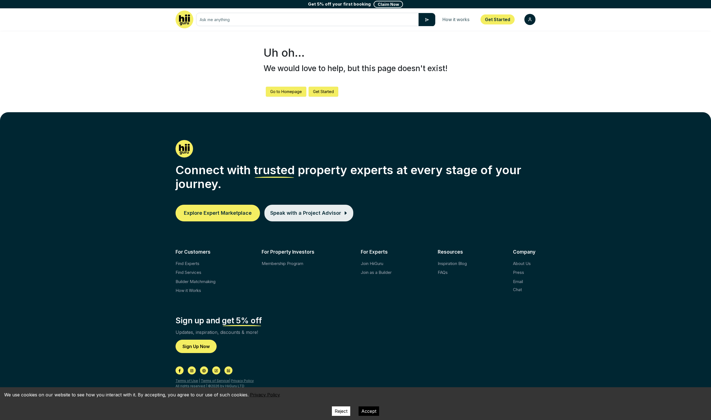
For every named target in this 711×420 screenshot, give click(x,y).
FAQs (443, 272)
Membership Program (282, 263)
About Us (522, 263)
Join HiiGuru (372, 263)
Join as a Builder (376, 272)
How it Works (188, 290)
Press (518, 272)
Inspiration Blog (452, 263)
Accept (368, 411)
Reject (341, 411)
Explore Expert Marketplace (218, 213)
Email (518, 281)
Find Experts (187, 263)
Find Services (188, 272)
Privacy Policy (242, 381)
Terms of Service (215, 381)
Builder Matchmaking (196, 281)
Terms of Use (187, 381)
